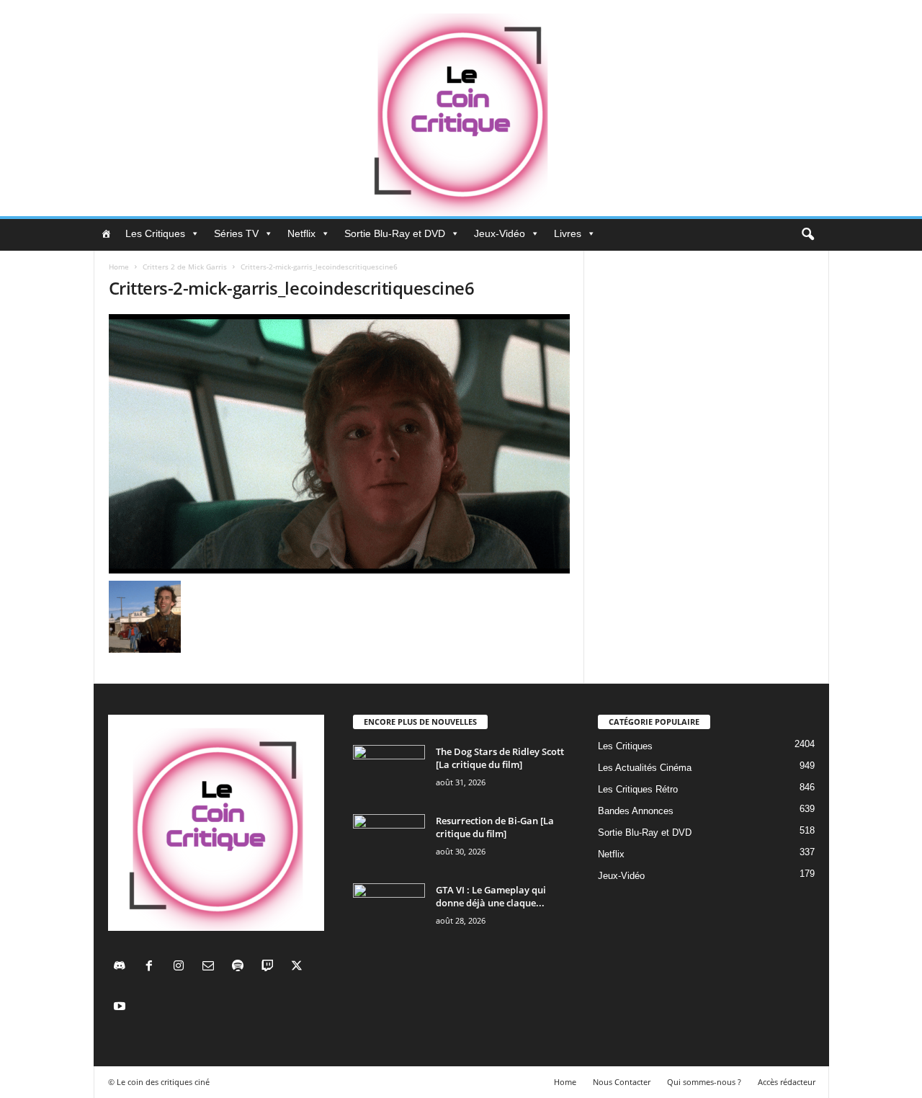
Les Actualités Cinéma (645, 767)
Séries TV (236, 233)
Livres (567, 233)
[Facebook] (152, 967)
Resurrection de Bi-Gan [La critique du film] (495, 827)
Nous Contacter (621, 1081)
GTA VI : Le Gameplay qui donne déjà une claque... (491, 896)
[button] (807, 235)
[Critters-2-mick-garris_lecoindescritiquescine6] (339, 443)
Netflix (301, 233)
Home (119, 267)
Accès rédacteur (786, 1081)
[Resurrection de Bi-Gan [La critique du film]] (389, 841)
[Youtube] (121, 1007)
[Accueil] (106, 233)
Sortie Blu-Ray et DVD (394, 233)
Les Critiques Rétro (638, 789)
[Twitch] (270, 967)
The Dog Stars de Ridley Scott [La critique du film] (500, 758)
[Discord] (123, 967)
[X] (298, 967)
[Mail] (211, 967)
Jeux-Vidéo (499, 233)
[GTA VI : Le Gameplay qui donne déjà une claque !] (389, 910)
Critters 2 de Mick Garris (185, 267)
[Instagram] (182, 967)
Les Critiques (155, 233)
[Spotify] (241, 967)
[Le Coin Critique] (461, 108)
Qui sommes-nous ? (704, 1081)
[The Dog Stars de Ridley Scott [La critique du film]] (389, 772)
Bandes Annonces (635, 810)
